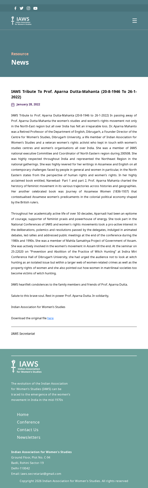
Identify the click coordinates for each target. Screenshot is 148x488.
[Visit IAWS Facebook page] (15, 8)
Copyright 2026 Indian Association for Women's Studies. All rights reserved (74, 481)
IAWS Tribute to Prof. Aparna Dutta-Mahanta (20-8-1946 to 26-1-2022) (74, 94)
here (50, 318)
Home (23, 414)
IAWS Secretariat (23, 334)
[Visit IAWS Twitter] (21, 8)
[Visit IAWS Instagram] (28, 8)
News (20, 62)
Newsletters (28, 437)
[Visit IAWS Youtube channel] (35, 8)
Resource (20, 53)
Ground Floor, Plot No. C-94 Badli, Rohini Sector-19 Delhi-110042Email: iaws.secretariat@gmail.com (41, 463)
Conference (28, 422)
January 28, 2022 (28, 104)
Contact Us (28, 429)
